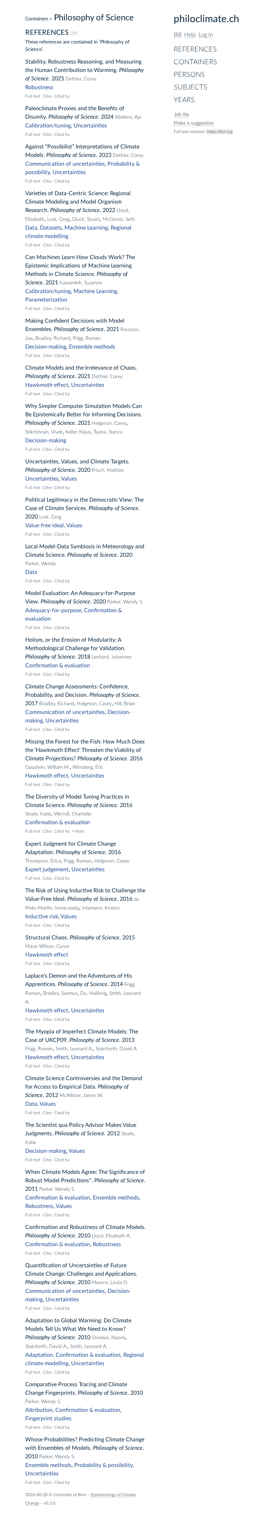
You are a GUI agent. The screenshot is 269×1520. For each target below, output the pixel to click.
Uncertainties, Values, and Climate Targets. (77, 461)
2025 (57, 78)
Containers (195, 62)
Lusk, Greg (58, 219)
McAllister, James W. (81, 1095)
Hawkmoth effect (46, 385)
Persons (189, 74)
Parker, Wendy (40, 563)
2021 (52, 282)
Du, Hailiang (93, 993)
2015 (128, 937)
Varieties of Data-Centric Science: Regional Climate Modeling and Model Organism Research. (78, 202)
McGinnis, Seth (119, 219)
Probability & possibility (103, 1465)
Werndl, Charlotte (72, 814)
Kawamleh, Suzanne (81, 282)
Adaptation (39, 1355)
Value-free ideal (44, 525)
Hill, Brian (125, 703)
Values (69, 479)
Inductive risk (41, 916)
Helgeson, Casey (109, 423)
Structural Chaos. (46, 937)
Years (184, 100)
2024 (107, 117)
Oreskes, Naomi (108, 1337)
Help (190, 35)
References (195, 49)
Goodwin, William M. (47, 767)
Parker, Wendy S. (125, 602)
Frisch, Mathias (108, 470)
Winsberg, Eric (88, 767)
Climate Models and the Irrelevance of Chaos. (81, 368)
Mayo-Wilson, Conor (47, 946)
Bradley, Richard (52, 338)
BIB (177, 35)
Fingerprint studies (48, 1418)
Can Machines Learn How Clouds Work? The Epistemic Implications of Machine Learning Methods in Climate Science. (80, 266)
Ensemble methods (92, 347)
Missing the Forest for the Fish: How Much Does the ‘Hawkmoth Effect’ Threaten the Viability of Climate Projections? (85, 750)
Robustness (39, 87)
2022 (109, 210)
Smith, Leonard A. (74, 1048)
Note (79, 831)
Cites (47, 96)
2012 (52, 1095)
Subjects (190, 87)
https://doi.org (220, 132)
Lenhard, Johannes (112, 657)
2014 (116, 984)
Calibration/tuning (48, 125)
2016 (136, 758)
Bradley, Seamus (60, 993)
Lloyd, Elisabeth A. (111, 1236)
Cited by (62, 96)
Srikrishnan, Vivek (44, 432)
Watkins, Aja (128, 117)
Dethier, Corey (80, 79)
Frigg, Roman (87, 338)
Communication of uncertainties (65, 164)
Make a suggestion (194, 123)
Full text (32, 96)
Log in (206, 35)
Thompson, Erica (43, 861)
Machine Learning (86, 228)
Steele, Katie (38, 814)
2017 (31, 703)
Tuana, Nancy (108, 432)
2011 (31, 1189)
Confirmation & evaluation (57, 665)
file (181, 114)
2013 (128, 1040)
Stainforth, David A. (117, 1048)
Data (31, 228)
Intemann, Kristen (101, 908)
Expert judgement (47, 869)
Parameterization (46, 300)
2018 (84, 657)
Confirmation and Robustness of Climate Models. (85, 1227)
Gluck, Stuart (86, 219)
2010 (84, 1235)
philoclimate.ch (206, 19)
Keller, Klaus (78, 432)
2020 (84, 470)
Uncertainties (90, 125)
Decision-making (45, 347)
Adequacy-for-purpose (53, 610)
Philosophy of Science (73, 117)
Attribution (39, 1410)
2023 (105, 155)
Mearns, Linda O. (110, 1282)
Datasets (51, 228)
